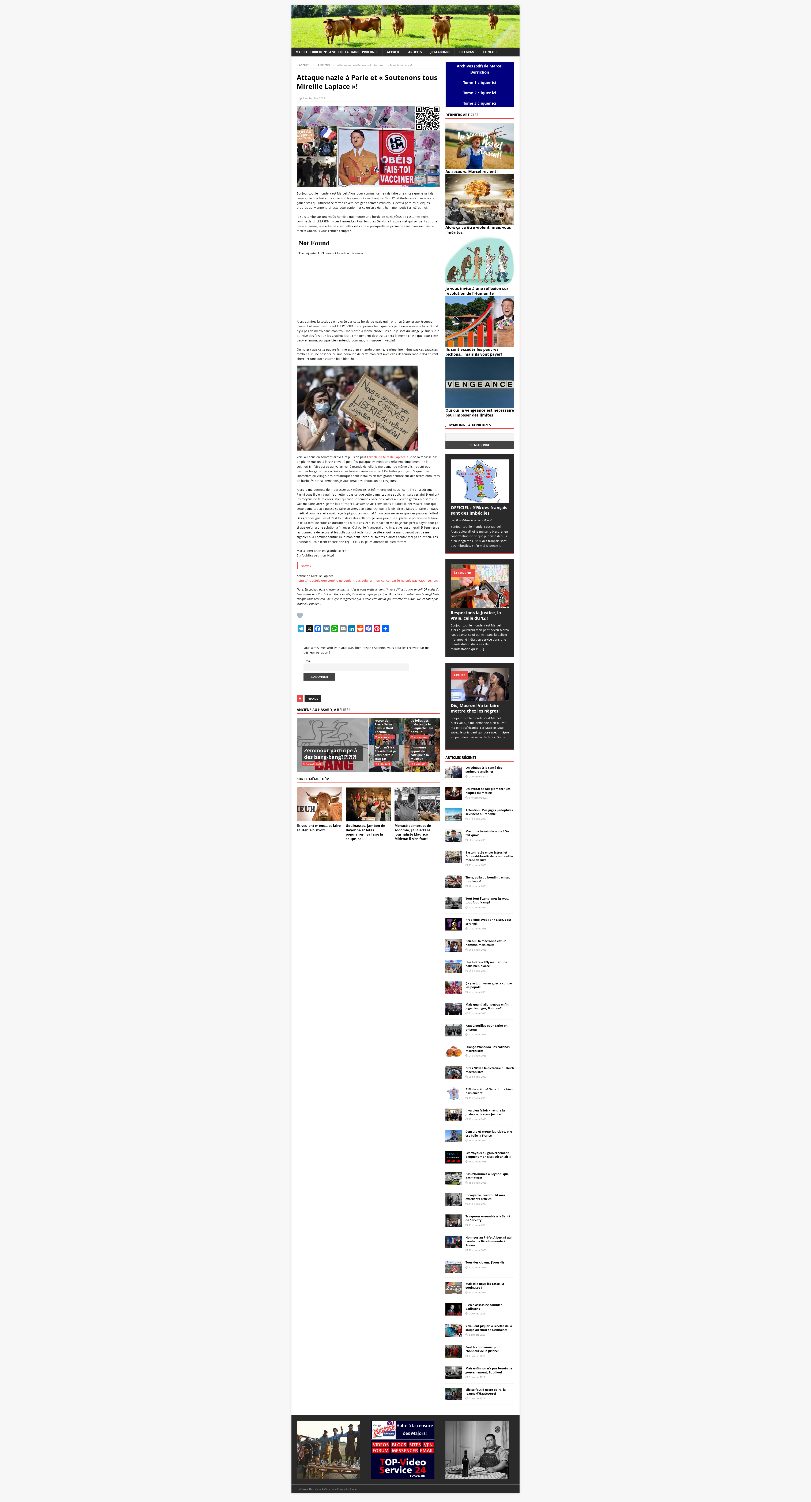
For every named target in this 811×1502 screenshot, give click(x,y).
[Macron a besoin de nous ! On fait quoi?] (453, 835)
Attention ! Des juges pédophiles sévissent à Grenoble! (489, 812)
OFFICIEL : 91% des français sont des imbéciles (479, 510)
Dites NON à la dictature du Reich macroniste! (489, 1070)
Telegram (467, 52)
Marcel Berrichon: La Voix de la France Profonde (337, 52)
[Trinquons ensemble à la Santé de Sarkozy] (453, 1220)
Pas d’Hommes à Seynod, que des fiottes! (487, 1176)
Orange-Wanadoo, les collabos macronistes (487, 1049)
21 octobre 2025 (477, 1055)
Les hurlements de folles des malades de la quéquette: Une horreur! (422, 724)
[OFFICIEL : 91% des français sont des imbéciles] (480, 481)
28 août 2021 (385, 737)
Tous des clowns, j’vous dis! (485, 1262)
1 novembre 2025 (478, 797)
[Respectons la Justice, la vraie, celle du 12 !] (480, 586)
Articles (415, 52)
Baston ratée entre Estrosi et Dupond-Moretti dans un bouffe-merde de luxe (489, 856)
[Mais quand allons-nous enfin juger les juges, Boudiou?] (453, 1009)
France (313, 698)
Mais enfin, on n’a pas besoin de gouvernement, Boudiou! (488, 1370)
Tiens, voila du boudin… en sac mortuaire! (487, 879)
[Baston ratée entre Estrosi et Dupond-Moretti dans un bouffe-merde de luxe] (453, 857)
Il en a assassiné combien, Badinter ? (484, 1307)
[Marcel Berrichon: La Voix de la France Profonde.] (405, 45)
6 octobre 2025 (477, 1377)
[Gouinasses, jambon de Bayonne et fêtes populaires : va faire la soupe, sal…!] (368, 804)
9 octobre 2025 (477, 1313)
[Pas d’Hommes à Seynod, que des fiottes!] (453, 1178)
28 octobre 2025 (477, 886)
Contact (490, 52)
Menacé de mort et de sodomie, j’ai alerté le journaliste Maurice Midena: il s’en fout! (413, 832)
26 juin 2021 (420, 737)
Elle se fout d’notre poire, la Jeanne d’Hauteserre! (485, 1391)
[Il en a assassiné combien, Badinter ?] (453, 1309)
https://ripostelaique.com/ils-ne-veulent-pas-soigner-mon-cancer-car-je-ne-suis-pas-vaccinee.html (367, 580)
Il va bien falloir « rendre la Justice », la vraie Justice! (485, 1112)
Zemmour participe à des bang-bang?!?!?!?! (330, 753)
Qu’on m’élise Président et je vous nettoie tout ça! (385, 753)
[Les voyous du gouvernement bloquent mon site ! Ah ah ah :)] (453, 1157)
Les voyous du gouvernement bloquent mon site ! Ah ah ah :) (488, 1155)
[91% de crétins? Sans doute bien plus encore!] (453, 1093)
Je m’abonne (440, 52)
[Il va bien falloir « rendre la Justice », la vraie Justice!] (453, 1115)
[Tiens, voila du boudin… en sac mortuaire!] (453, 882)
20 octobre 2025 (477, 1076)
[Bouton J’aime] (300, 616)
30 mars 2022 (313, 764)
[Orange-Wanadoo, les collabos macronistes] (453, 1051)
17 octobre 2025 (477, 1119)
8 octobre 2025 (477, 1334)
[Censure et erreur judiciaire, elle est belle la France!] (453, 1136)
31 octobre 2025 (477, 818)
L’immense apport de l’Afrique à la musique (420, 753)
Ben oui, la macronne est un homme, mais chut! (485, 943)
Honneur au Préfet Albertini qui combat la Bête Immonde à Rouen (488, 1241)
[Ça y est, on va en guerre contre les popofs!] (453, 987)
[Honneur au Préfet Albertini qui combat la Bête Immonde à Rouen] (453, 1242)
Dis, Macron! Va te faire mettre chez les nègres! (475, 708)
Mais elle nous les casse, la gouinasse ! (484, 1286)
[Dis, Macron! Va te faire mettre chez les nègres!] (480, 684)
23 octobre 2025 (477, 1013)
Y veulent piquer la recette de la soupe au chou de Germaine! (488, 1328)
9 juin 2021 (384, 764)
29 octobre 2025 (477, 865)
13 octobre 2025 (477, 1225)
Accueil (393, 52)
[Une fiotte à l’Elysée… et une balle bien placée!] (453, 966)
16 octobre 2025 (477, 1140)
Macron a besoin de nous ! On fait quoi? (487, 833)
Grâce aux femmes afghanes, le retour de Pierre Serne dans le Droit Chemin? (384, 720)
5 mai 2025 (419, 764)
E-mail (307, 661)
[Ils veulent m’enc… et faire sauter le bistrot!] (319, 804)
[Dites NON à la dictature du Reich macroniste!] (453, 1072)
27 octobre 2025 (477, 907)
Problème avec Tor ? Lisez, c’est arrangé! (488, 921)
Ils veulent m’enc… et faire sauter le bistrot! (319, 827)
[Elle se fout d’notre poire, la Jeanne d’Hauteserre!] (453, 1394)
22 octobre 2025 (477, 1034)
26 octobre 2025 (477, 949)
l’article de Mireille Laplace (386, 457)
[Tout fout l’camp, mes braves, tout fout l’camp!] (453, 903)
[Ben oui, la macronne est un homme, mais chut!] (453, 945)
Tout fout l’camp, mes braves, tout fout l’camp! (487, 900)
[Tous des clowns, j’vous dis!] (453, 1267)
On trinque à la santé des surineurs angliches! (483, 769)
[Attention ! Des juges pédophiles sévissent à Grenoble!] (453, 814)
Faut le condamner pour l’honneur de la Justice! (483, 1349)
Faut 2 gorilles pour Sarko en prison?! (486, 1027)
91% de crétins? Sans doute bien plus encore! (489, 1091)
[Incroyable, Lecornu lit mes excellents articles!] (453, 1199)
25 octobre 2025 (477, 970)
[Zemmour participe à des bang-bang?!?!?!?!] (332, 745)
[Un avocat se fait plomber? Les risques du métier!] (453, 793)
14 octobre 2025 (477, 1203)
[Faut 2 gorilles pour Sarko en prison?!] (453, 1030)
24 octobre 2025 (477, 992)
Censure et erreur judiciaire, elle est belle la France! (488, 1133)
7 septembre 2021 (314, 98)
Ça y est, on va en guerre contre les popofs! (488, 985)
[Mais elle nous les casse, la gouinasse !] (453, 1288)
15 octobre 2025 (477, 1182)
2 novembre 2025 (478, 776)
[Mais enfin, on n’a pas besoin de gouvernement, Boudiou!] (453, 1372)
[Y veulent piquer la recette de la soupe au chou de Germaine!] (453, 1330)
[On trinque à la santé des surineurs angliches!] (453, 772)
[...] (501, 546)
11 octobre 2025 (477, 1267)
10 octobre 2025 (477, 1292)
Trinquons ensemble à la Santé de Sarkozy (487, 1218)
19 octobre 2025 (477, 1097)
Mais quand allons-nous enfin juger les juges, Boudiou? (487, 1006)
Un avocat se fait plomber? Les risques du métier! (487, 791)
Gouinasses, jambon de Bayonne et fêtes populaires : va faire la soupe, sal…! (365, 832)
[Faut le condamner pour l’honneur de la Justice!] (453, 1351)
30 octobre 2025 (477, 839)
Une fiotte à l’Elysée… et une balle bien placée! (486, 964)
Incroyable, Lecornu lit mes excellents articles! (485, 1197)
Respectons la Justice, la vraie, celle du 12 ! (476, 615)
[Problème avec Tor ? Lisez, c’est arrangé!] (453, 924)
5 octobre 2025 (477, 1398)
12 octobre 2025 (477, 1250)
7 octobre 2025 (477, 1356)
